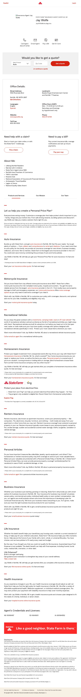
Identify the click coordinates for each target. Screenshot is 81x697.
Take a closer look (10, 559)
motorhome (37, 320)
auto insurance (35, 244)
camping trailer (47, 320)
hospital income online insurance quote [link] (26, 601)
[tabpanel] (40, 104)
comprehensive (37, 246)
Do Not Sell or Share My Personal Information (49, 690)
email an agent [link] (14, 336)
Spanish (13, 108)
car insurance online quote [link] (21, 266)
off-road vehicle (65, 320)
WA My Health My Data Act (11, 690)
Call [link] (5, 336)
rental (47, 246)
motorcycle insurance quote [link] (22, 302)
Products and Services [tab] (16, 195)
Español (5, 3)
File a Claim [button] (13, 150)
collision (25, 246)
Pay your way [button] (58, 152)
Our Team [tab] (64, 195)
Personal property (53, 358)
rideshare (56, 246)
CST (54, 104)
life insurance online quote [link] (21, 566)
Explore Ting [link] (8, 398)
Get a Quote (60, 63)
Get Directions (15, 99)
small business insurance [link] (21, 516)
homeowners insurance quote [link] (22, 378)
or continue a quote (40, 69)
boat (55, 320)
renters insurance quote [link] (20, 437)
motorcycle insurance (46, 290)
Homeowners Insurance (12, 356)
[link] (35, 42)
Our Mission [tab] (40, 195)
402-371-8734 (47, 117)
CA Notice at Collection (28, 690)
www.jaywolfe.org (16, 117)
